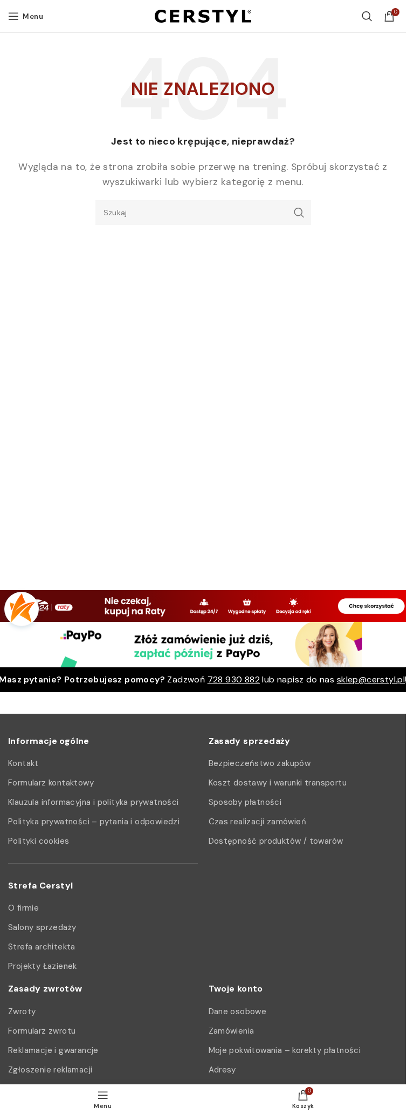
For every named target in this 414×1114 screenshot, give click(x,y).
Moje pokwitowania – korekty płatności (285, 1050)
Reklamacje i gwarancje (53, 1050)
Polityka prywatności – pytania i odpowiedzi (94, 821)
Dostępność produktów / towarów (276, 841)
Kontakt (23, 763)
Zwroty (22, 1011)
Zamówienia (231, 1031)
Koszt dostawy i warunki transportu (278, 782)
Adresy (222, 1069)
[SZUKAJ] (298, 212)
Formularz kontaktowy (51, 782)
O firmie (23, 908)
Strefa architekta (41, 946)
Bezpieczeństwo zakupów (260, 763)
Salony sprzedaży (42, 927)
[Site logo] (203, 15)
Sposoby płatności (245, 802)
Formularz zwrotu (41, 1031)
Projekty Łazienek (42, 966)
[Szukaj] (367, 16)
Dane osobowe (238, 1011)
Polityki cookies (38, 841)
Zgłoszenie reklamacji (50, 1069)
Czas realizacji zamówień (258, 821)
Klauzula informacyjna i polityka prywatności (93, 802)
